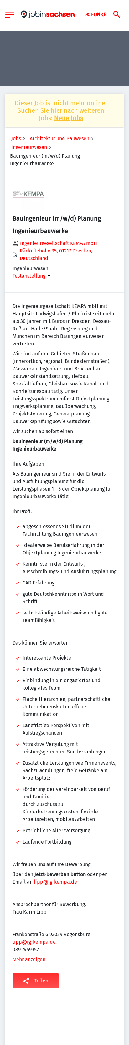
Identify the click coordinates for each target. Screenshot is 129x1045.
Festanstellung (29, 276)
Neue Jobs (68, 118)
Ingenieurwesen (29, 147)
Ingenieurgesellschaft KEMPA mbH (58, 243)
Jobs (16, 138)
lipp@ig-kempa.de (55, 882)
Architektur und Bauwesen (59, 138)
